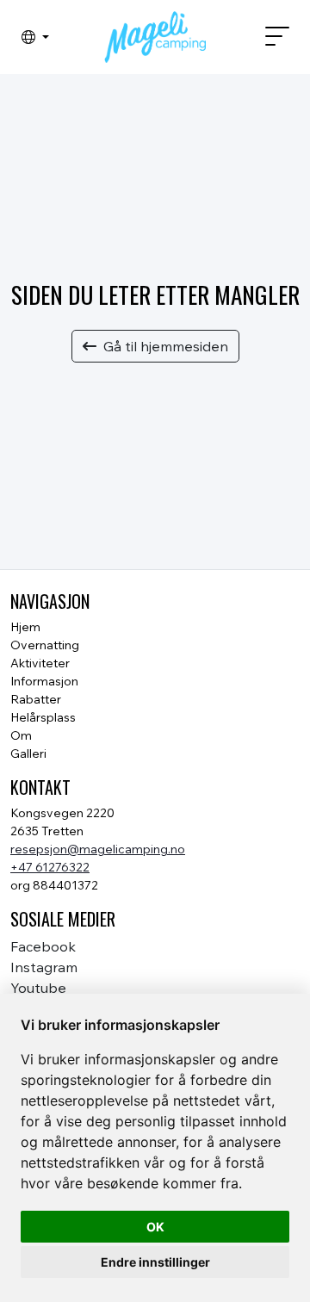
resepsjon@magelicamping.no (97, 849)
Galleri (28, 753)
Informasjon (44, 681)
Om (21, 735)
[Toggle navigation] (270, 37)
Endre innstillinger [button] (155, 1262)
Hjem (25, 627)
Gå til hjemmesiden (165, 346)
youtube (38, 987)
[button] (35, 37)
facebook (43, 946)
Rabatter (35, 699)
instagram (44, 967)
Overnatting (44, 645)
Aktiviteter (40, 663)
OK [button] (155, 1226)
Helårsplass (43, 717)
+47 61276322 (50, 867)
